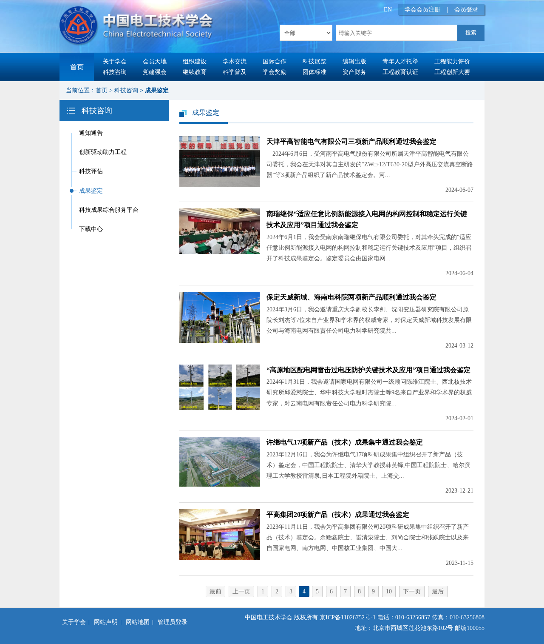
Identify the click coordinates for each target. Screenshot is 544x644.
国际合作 (274, 61)
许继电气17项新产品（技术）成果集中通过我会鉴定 (344, 442)
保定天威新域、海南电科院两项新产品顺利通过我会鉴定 (351, 297)
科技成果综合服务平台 (109, 210)
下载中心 (91, 229)
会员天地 (155, 61)
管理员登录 (172, 622)
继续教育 (195, 72)
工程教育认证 (400, 72)
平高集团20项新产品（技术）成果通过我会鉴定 (337, 514)
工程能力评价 (452, 61)
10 (389, 591)
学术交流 (234, 61)
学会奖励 (274, 72)
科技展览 (314, 61)
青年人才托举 (400, 61)
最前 (215, 591)
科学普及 (234, 72)
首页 (77, 67)
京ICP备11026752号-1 (348, 617)
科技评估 (91, 171)
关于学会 (115, 61)
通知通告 (91, 133)
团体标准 (314, 72)
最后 (438, 591)
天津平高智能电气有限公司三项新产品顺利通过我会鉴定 (351, 141)
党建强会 (155, 72)
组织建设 (195, 61)
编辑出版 (354, 61)
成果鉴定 (157, 90)
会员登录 (466, 9)
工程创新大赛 (452, 72)
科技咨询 (115, 72)
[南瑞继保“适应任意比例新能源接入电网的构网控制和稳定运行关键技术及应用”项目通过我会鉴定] (219, 252)
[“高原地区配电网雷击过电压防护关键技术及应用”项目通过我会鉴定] (219, 408)
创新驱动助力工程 (103, 152)
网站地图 (138, 622)
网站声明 (106, 622)
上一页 (241, 591)
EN (388, 9)
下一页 (412, 591)
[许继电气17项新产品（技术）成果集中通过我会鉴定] (219, 485)
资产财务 (354, 72)
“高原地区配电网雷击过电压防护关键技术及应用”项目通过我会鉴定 (368, 369)
